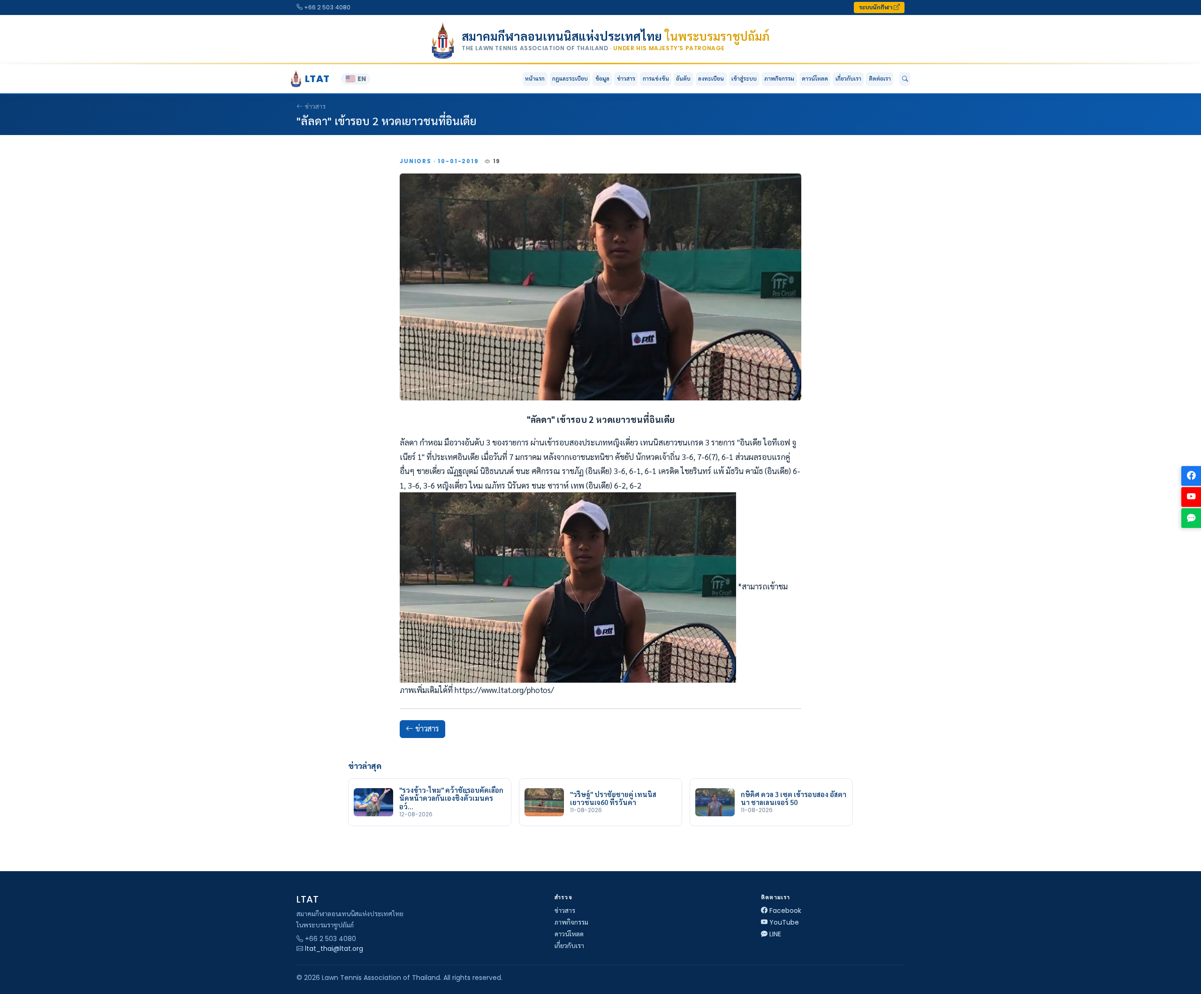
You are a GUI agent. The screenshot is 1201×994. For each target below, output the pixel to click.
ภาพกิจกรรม (779, 79)
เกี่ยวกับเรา (569, 945)
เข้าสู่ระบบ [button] (744, 79)
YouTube (784, 922)
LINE (775, 934)
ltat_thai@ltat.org (334, 948)
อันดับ (683, 79)
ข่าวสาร (626, 79)
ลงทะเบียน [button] (711, 79)
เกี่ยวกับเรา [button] (848, 79)
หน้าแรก (535, 79)
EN (361, 79)
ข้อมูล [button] (602, 79)
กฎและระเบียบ (570, 79)
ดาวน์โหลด (815, 79)
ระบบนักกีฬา (876, 7)
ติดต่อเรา (880, 79)
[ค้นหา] (904, 79)
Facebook (785, 910)
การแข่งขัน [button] (656, 79)
